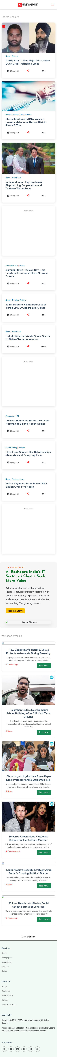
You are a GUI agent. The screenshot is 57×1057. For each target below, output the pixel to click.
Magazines (6, 962)
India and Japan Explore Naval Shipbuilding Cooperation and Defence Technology (24, 185)
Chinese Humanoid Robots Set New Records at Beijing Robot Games (27, 422)
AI (18, 416)
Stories (5, 953)
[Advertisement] (28, 232)
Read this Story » (15, 611)
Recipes (22, 448)
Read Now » (44, 665)
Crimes (15, 56)
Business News (18, 479)
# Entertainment (13, 851)
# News (9, 731)
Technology (10, 416)
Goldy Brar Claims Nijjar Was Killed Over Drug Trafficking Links (28, 62)
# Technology (12, 665)
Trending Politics (19, 300)
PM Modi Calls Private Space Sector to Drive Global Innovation (28, 337)
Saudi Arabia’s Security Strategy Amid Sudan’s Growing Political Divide (29, 871)
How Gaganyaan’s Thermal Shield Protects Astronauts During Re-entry (28, 651)
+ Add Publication (9, 1004)
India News (16, 178)
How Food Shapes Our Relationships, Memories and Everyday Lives (28, 453)
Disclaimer (6, 991)
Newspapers (7, 958)
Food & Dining (11, 448)
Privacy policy (7, 995)
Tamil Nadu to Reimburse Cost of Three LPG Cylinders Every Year (26, 306)
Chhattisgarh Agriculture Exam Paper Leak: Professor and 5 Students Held (28, 778)
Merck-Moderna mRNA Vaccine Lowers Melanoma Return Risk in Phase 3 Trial (26, 122)
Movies (22, 265)
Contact (5, 1000)
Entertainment (12, 265)
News (8, 56)
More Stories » (28, 936)
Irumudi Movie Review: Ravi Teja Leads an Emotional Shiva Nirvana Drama (27, 273)
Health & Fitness (12, 115)
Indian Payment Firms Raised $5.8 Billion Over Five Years (26, 485)
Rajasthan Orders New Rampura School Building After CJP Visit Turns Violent (28, 713)
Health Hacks (26, 115)
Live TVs (5, 967)
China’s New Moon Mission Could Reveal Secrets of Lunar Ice (29, 905)
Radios (4, 971)
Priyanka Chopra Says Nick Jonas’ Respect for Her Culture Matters (29, 838)
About (4, 986)
